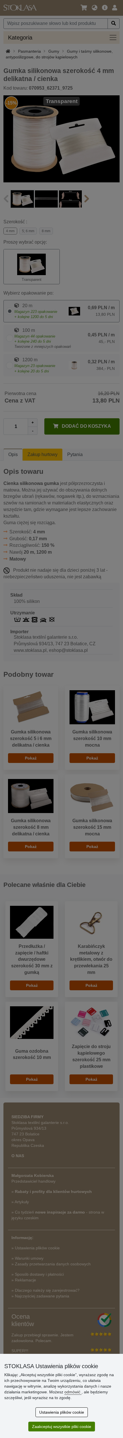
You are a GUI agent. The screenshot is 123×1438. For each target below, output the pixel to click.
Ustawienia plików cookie (61, 1412)
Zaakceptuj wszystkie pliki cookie (61, 1426)
